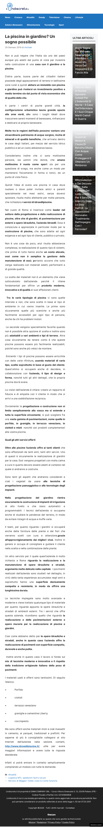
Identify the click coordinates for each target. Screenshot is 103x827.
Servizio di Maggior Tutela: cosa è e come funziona (32, 781)
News (7, 17)
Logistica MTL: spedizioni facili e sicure (27, 778)
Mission (32, 822)
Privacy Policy (54, 822)
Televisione (54, 17)
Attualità (30, 17)
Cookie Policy (68, 822)
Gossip (42, 17)
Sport (61, 25)
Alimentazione (33, 25)
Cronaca (18, 17)
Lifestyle (79, 17)
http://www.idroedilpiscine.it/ (22, 746)
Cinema (67, 17)
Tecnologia (49, 25)
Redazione (42, 822)
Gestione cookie (96, 825)
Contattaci (70, 808)
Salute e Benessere (13, 25)
